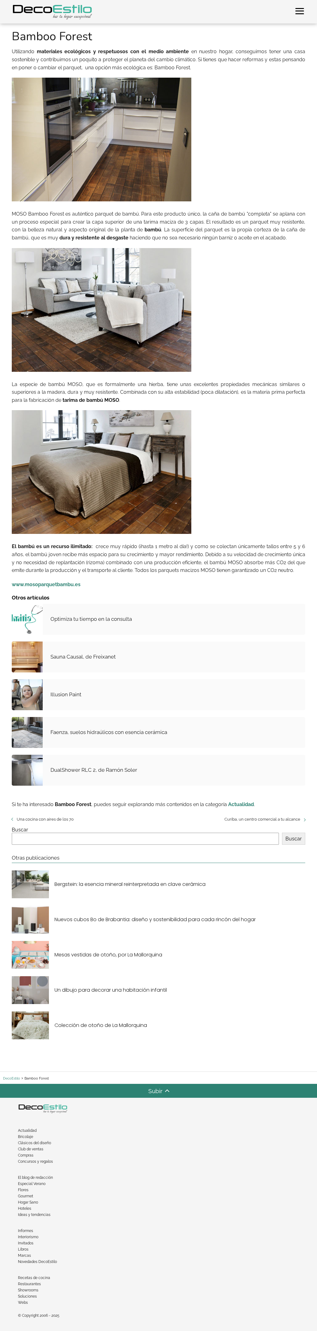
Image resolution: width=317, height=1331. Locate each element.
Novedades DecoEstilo (37, 1262)
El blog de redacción (35, 1177)
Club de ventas (30, 1149)
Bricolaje (25, 1137)
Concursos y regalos (35, 1161)
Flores (23, 1190)
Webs (23, 1302)
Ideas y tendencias (34, 1215)
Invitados (25, 1243)
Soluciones (27, 1296)
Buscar (20, 830)
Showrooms (28, 1290)
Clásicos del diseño (34, 1143)
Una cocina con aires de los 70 (45, 819)
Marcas (24, 1255)
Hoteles (24, 1208)
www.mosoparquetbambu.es (46, 584)
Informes (25, 1231)
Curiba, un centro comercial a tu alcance (262, 819)
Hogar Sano (28, 1202)
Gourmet (25, 1196)
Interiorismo (28, 1237)
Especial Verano (32, 1184)
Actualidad (27, 1130)
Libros (23, 1249)
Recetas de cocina (34, 1278)
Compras (25, 1155)
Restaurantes (29, 1284)
